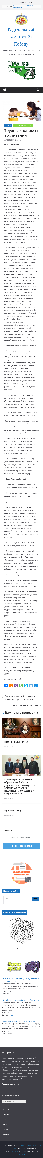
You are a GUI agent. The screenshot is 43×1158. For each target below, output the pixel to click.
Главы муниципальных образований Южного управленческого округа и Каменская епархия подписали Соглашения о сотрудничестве (19, 786)
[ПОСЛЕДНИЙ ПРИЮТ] (21, 719)
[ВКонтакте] (6, 685)
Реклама (5, 1114)
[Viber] (16, 685)
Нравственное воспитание (23, 125)
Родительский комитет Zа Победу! (21, 37)
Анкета (5, 1129)
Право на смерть (14, 810)
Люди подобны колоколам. (25, 705)
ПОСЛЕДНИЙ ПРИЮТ (16, 742)
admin (18, 140)
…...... (13, 993)
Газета (4, 1124)
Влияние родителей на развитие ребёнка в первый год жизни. (21, 698)
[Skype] (26, 685)
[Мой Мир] (36, 685)
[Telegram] (31, 685)
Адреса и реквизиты (10, 1084)
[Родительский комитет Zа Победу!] (5, 90)
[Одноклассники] (11, 685)
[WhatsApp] (21, 685)
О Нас (4, 1119)
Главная (5, 1109)
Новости (8, 125)
